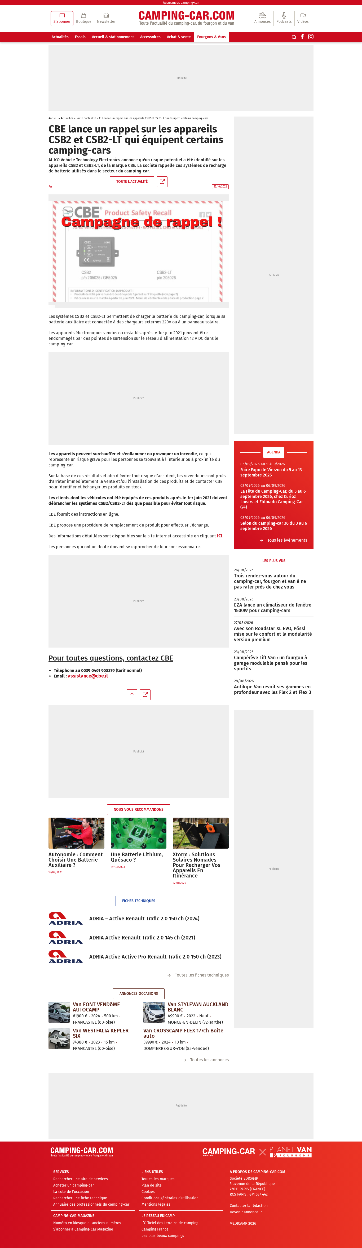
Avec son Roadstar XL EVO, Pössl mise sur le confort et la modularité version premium (273, 634)
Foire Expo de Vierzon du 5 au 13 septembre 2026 (271, 472)
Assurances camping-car (181, 3)
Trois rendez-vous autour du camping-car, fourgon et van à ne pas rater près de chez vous (270, 581)
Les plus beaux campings (163, 1235)
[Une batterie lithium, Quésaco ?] (139, 833)
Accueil (53, 118)
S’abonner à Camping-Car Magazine (83, 1229)
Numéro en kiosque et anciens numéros (87, 1223)
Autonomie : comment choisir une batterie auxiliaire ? (75, 859)
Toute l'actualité (86, 118)
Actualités (60, 37)
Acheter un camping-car (73, 1185)
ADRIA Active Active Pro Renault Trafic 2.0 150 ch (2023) (155, 956)
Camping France (155, 1229)
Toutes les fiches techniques (202, 975)
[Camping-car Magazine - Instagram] (311, 37)
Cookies (148, 1191)
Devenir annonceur (246, 1212)
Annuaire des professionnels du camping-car (91, 1204)
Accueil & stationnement (113, 37)
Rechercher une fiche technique (80, 1198)
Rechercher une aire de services (80, 1179)
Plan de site (152, 1185)
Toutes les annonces (209, 1059)
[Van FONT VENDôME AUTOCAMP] (59, 1012)
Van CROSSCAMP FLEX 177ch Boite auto (183, 1033)
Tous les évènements (287, 540)
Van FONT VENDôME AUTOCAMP (96, 1007)
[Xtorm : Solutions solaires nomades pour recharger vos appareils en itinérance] (201, 833)
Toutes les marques (158, 1179)
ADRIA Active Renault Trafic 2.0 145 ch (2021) (142, 937)
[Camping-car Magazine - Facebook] (302, 37)
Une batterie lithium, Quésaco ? (137, 857)
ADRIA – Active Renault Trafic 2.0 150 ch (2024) (144, 918)
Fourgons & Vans (211, 37)
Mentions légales (156, 1204)
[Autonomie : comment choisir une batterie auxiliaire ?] (76, 833)
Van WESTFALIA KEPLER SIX (101, 1033)
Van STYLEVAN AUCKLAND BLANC (198, 1007)
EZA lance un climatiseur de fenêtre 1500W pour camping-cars (272, 607)
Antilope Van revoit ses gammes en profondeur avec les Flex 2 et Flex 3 (272, 689)
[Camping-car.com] (186, 18)
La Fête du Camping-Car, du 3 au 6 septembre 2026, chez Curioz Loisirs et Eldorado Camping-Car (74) (273, 499)
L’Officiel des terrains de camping (170, 1223)
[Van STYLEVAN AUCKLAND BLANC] (154, 1012)
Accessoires (150, 37)
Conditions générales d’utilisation (170, 1198)
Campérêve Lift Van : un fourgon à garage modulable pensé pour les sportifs (270, 663)
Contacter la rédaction (249, 1206)
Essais (80, 37)
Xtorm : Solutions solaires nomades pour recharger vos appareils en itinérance (196, 865)
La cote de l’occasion (71, 1191)
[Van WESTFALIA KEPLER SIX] (59, 1038)
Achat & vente (179, 37)
